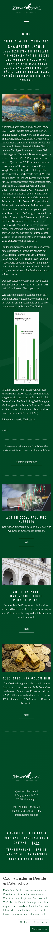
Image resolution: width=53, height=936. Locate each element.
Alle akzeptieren (39, 929)
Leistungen (38, 833)
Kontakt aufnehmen (26, 461)
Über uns (11, 837)
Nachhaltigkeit (36, 837)
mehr (26, 542)
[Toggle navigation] (26, 21)
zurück (5, 430)
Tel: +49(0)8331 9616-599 (26, 807)
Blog (35, 842)
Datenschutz (38, 854)
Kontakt (20, 842)
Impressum (13, 854)
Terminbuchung (18, 849)
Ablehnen (24, 922)
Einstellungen (40, 922)
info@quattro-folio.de (26, 814)
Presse (41, 849)
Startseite (15, 833)
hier (37, 910)
